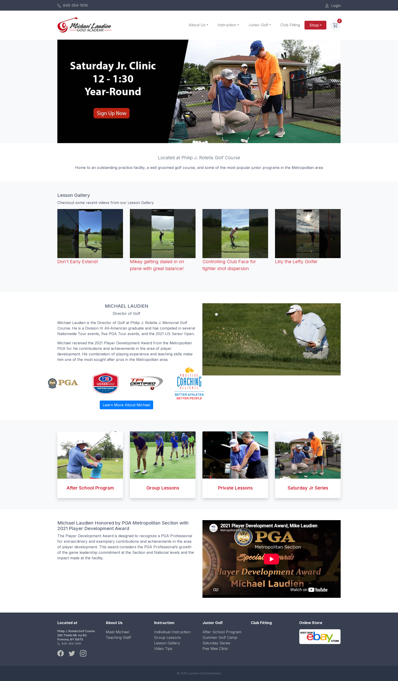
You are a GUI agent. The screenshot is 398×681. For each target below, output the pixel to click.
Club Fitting (290, 25)
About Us (197, 25)
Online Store (310, 622)
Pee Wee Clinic (215, 648)
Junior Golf (258, 25)
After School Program (221, 632)
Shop (314, 25)
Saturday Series (216, 643)
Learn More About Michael (126, 405)
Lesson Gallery (167, 643)
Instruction (226, 25)
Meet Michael (117, 632)
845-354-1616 (75, 5)
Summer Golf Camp (219, 637)
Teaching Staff (118, 637)
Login (335, 5)
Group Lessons (167, 637)
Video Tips (163, 648)
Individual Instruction (172, 632)
